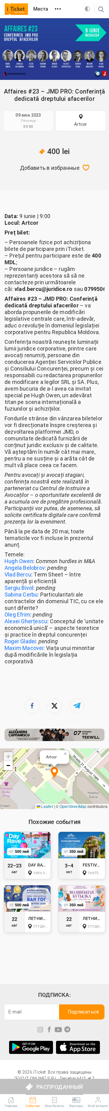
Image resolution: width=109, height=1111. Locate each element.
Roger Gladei (20, 641)
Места (40, 9)
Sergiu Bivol (19, 588)
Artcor (80, 124)
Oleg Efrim (17, 614)
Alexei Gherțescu (26, 621)
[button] (54, 773)
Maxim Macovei (24, 648)
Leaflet (46, 806)
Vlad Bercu (18, 574)
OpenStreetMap (73, 806)
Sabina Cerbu (21, 594)
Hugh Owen (19, 561)
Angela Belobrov (25, 568)
